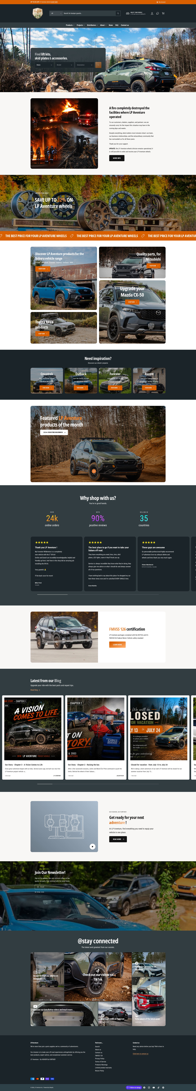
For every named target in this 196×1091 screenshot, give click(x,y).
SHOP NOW (54, 2)
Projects (80, 25)
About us (98, 1050)
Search (97, 1047)
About (102, 25)
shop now (42, 269)
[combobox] (92, 13)
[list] (98, 380)
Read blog (34, 690)
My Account (162, 2)
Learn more (117, 645)
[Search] (98, 65)
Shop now (131, 302)
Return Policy (99, 1071)
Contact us (98, 1053)
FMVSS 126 (99, 1056)
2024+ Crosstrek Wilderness (53, 432)
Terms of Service (100, 1062)
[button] (163, 13)
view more (46, 388)
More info (117, 158)
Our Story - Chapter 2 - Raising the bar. (84, 765)
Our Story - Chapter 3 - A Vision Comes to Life (23, 765)
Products (69, 25)
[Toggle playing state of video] (92, 847)
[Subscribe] (68, 887)
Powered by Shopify (48, 1087)
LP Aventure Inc (39, 1087)
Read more (117, 839)
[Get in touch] (157, 13)
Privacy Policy (99, 1059)
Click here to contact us (140, 1054)
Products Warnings (101, 1065)
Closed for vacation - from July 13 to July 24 (149, 765)
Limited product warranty (103, 1068)
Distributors (91, 25)
